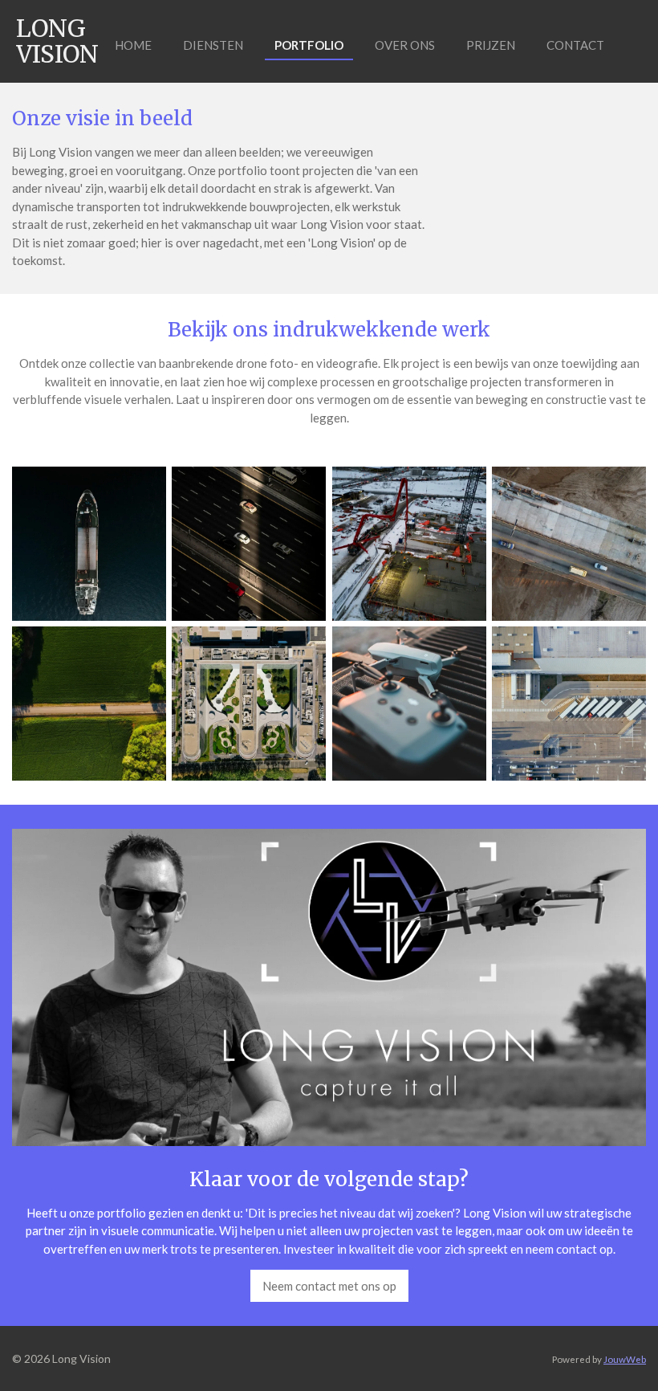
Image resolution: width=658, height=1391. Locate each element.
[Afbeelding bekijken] (89, 543)
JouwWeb (624, 1358)
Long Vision (57, 41)
